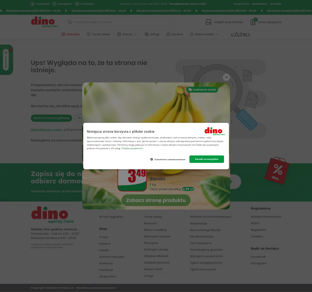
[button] (169, 159)
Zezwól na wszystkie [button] (206, 159)
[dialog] (156, 146)
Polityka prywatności (132, 148)
